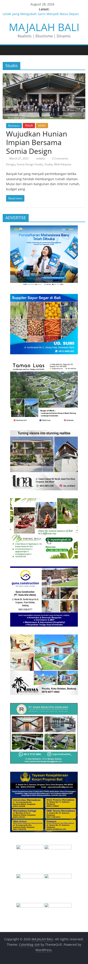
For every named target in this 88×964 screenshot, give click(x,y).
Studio (48, 164)
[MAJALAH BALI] (7, 50)
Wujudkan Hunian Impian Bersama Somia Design (36, 142)
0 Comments (59, 158)
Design (10, 164)
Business (14, 125)
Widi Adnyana (62, 164)
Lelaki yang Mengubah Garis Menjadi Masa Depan (41, 14)
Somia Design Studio (30, 164)
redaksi (41, 158)
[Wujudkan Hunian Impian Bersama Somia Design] (44, 76)
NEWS (42, 125)
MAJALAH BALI (44, 27)
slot (37, 944)
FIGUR (29, 125)
